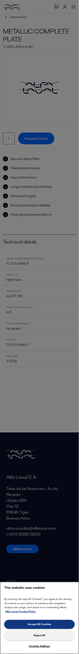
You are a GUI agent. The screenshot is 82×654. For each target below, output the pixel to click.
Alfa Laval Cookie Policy (20, 611)
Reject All (39, 635)
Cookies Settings (39, 646)
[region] (39, 618)
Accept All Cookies (39, 624)
